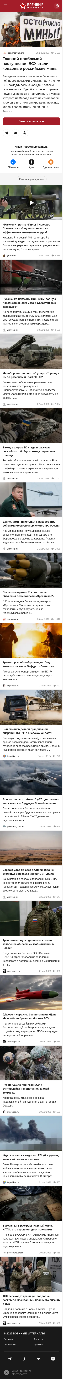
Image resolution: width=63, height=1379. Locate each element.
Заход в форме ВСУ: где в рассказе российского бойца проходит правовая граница (29, 451)
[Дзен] (53, 1358)
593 (58, 1112)
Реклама (8, 1339)
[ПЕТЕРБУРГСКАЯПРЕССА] (4, 1253)
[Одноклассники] (24, 1358)
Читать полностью (31, 121)
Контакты (38, 1339)
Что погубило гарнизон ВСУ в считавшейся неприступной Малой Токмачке (26, 1088)
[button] (6, 133)
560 (58, 1323)
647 (58, 896)
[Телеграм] (10, 1358)
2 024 (57, 404)
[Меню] (6, 6)
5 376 (57, 255)
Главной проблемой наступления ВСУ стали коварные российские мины (30, 64)
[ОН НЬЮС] (4, 619)
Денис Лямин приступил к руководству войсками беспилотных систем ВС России (31, 523)
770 (58, 756)
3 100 (57, 329)
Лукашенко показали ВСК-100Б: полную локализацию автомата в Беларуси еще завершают (29, 302)
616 (58, 1041)
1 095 (57, 548)
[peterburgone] (4, 1041)
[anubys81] (4, 255)
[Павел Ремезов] (4, 478)
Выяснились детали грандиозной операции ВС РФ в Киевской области (27, 730)
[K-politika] (4, 756)
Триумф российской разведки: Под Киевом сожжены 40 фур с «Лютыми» (28, 664)
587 (58, 1182)
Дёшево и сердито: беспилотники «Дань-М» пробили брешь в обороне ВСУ (30, 1016)
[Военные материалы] (31, 6)
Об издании (10, 1344)
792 (58, 685)
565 (58, 1252)
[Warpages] (4, 971)
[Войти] (57, 6)
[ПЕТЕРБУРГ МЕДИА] (4, 826)
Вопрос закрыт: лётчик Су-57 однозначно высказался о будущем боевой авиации (30, 801)
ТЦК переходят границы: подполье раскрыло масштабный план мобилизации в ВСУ (31, 1299)
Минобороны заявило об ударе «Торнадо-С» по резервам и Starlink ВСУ (31, 375)
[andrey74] (4, 53)
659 (58, 826)
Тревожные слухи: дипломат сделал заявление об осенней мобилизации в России (28, 944)
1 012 (57, 619)
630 (58, 971)
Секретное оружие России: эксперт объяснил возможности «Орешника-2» (28, 594)
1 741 (57, 478)
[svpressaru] (4, 686)
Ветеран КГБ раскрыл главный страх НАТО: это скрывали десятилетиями (27, 1227)
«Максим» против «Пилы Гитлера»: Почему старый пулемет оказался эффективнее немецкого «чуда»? (26, 228)
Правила (38, 1344)
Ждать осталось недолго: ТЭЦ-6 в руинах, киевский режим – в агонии (31, 1157)
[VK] (38, 1358)
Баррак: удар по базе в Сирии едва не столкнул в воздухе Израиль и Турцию (28, 871)
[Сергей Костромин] (4, 330)
